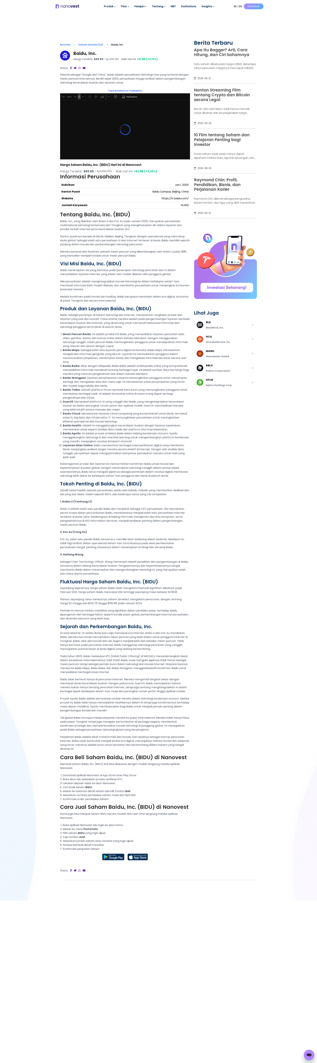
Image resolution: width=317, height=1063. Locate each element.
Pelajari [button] (139, 6)
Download (253, 6)
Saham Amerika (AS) (90, 44)
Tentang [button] (158, 6)
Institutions (188, 6)
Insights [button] (207, 6)
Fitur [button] (124, 6)
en (240, 6)
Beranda (65, 44)
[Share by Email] (84, 68)
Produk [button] (109, 6)
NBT (173, 6)
